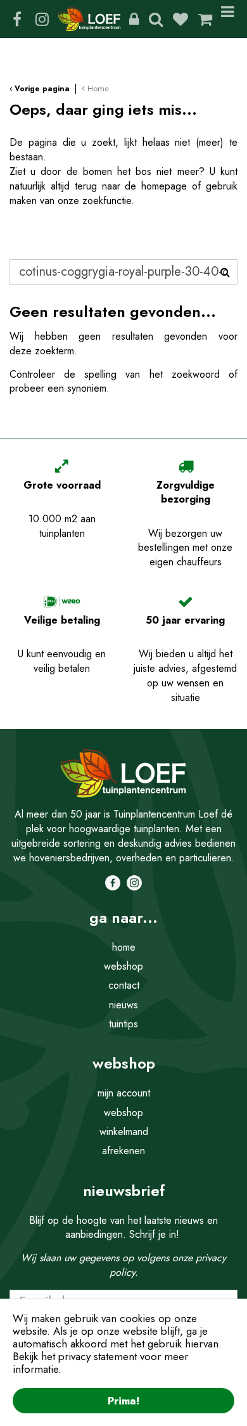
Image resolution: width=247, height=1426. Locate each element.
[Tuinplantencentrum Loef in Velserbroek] (89, 19)
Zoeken (155, 19)
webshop (123, 966)
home (124, 947)
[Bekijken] (205, 19)
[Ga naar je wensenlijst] (185, 19)
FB (17, 19)
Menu (230, 19)
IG (41, 19)
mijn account (124, 1093)
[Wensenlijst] (180, 19)
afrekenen (123, 1150)
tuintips (123, 1024)
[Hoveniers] (134, 19)
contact (123, 985)
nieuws (123, 1005)
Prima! (123, 1400)
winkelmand (123, 1131)
